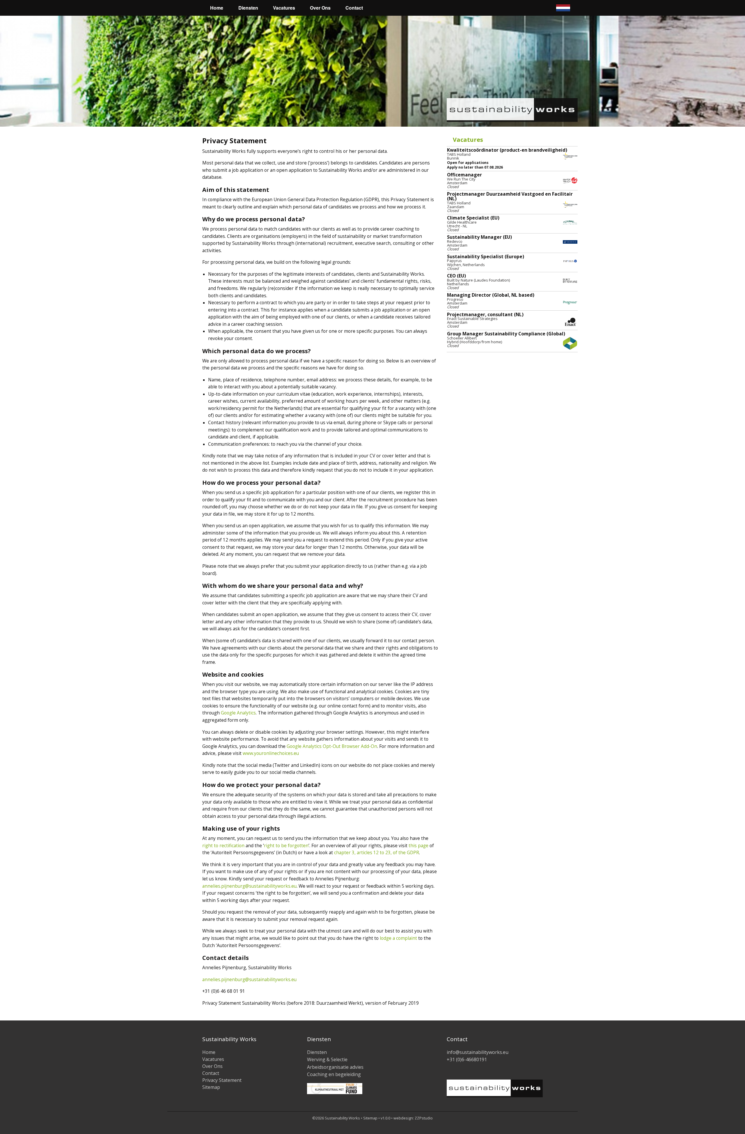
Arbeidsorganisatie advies (335, 1067)
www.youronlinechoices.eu (271, 753)
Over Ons (320, 7)
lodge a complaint (398, 938)
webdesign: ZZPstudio (413, 1118)
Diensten (248, 7)
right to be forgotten (286, 846)
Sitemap (211, 1087)
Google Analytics (238, 713)
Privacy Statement (222, 1080)
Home (216, 7)
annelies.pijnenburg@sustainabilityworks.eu (249, 886)
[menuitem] (185, 8)
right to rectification (223, 846)
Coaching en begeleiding (334, 1074)
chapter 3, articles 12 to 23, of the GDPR (376, 853)
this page (418, 846)
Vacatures (284, 7)
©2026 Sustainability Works (336, 1118)
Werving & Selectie (327, 1059)
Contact (354, 7)
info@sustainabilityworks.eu (477, 1052)
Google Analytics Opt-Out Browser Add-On (332, 746)
